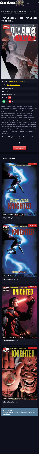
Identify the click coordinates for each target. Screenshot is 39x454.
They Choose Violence (13, 85)
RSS (38, 3)
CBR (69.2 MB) (20, 148)
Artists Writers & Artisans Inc (17, 82)
